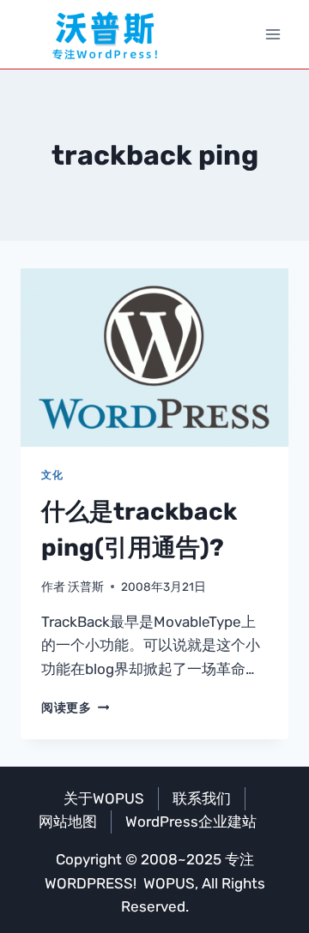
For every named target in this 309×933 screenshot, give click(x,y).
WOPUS (169, 883)
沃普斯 (86, 586)
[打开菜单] (272, 34)
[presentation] (154, 357)
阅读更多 (75, 707)
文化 (52, 475)
